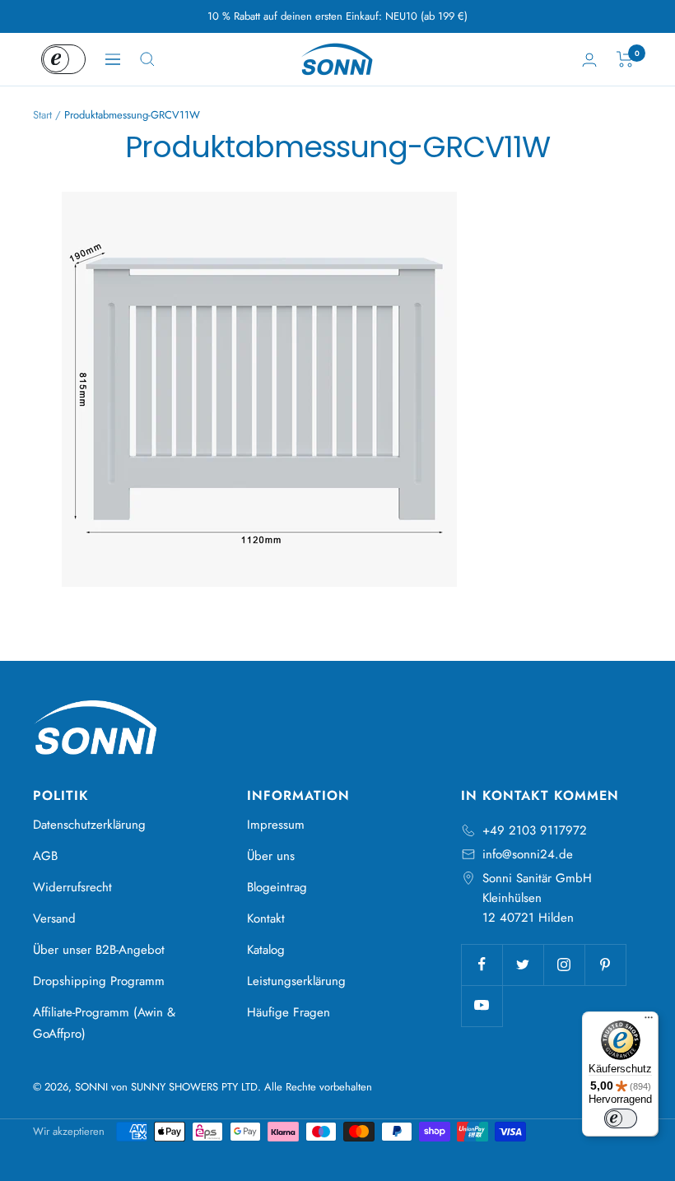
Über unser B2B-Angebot (99, 950)
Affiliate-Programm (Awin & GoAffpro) (104, 1023)
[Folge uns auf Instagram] (563, 964)
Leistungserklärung (296, 981)
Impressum (276, 825)
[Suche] (147, 59)
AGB (45, 856)
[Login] (589, 60)
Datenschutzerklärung (89, 825)
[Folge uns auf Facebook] (481, 964)
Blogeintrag (277, 887)
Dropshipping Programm (99, 981)
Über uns (271, 856)
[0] (625, 59)
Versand (54, 918)
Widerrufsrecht (72, 887)
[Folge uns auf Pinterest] (605, 964)
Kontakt (266, 918)
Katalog (266, 950)
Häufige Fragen (288, 1012)
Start (42, 115)
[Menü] (649, 1021)
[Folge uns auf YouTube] (481, 1005)
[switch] (620, 1118)
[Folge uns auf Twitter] (522, 964)
